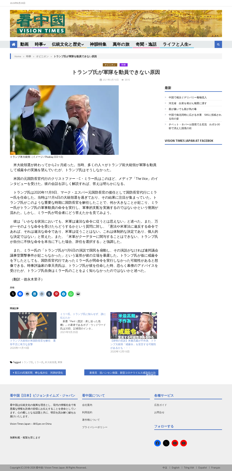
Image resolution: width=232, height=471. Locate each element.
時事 (39, 44)
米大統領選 (51, 362)
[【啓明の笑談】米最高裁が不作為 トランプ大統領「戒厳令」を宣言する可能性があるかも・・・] (133, 325)
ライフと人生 (175, 44)
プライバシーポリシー (94, 427)
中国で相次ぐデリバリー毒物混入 (188, 97)
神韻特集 (98, 44)
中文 (165, 467)
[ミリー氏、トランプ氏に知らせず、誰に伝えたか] (85, 323)
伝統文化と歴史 (66, 44)
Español (202, 467)
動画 (24, 44)
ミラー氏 (39, 362)
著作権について (91, 420)
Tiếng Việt (189, 467)
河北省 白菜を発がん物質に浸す (188, 103)
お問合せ (159, 412)
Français (215, 467)
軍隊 (60, 362)
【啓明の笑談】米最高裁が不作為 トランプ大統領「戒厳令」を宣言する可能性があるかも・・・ (133, 344)
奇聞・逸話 (146, 44)
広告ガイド (160, 405)
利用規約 (87, 412)
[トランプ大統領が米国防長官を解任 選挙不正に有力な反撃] (33, 325)
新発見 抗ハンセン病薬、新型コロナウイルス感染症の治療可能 (123, 373)
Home (17, 56)
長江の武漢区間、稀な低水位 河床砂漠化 (39, 372)
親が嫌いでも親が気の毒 (183, 109)
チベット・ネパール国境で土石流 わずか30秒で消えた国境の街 (194, 126)
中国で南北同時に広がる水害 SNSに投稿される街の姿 (195, 116)
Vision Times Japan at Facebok (189, 140)
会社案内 (87, 405)
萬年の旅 (121, 44)
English (175, 467)
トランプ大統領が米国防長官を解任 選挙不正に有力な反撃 (33, 342)
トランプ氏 (27, 362)
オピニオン (42, 56)
